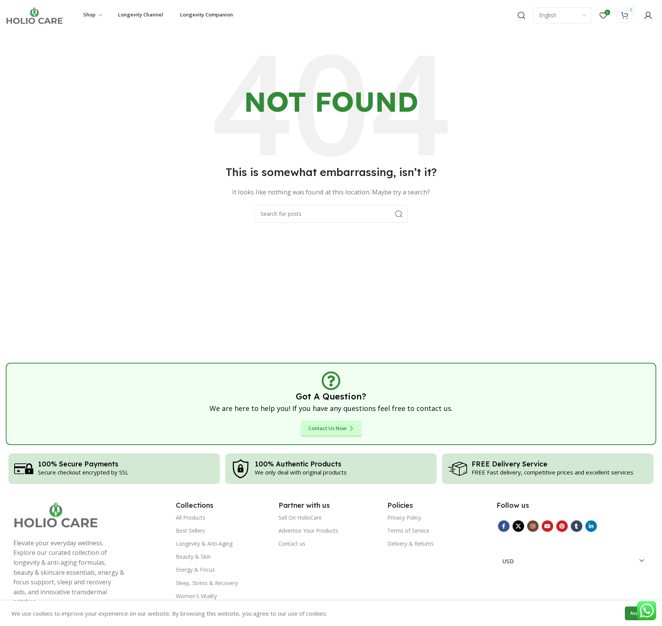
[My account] (648, 15)
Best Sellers (190, 530)
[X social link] (518, 526)
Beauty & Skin (193, 556)
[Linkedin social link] (591, 526)
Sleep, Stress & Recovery (207, 583)
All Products (190, 517)
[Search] (521, 15)
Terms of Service (408, 530)
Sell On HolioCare (300, 517)
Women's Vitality (196, 596)
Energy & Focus (195, 569)
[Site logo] (34, 14)
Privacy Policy (404, 517)
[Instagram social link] (533, 526)
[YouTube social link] (547, 526)
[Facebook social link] (504, 526)
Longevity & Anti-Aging (204, 543)
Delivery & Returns (410, 543)
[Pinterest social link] (562, 526)
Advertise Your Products (308, 530)
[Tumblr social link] (576, 526)
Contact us (292, 543)
